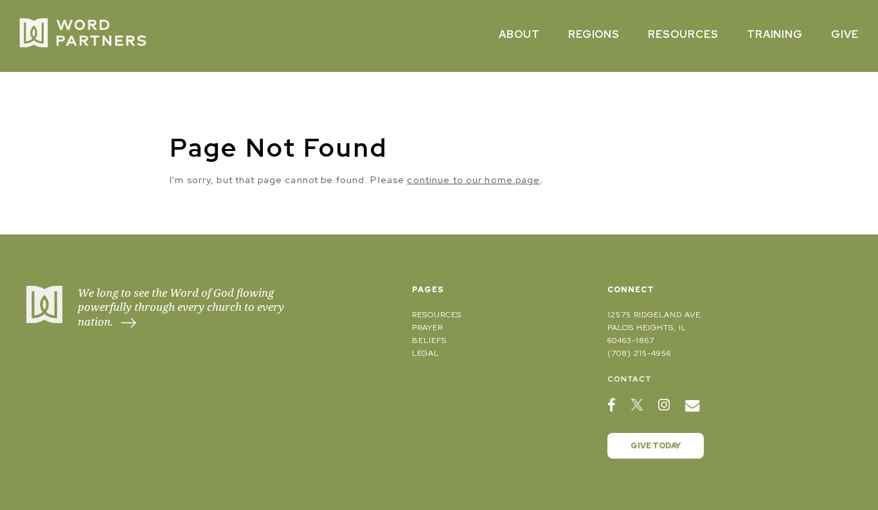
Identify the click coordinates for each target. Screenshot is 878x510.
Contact (629, 379)
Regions (594, 34)
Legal (425, 353)
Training (775, 34)
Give (845, 34)
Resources (683, 34)
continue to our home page (473, 179)
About (519, 34)
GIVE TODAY (656, 446)
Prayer (427, 327)
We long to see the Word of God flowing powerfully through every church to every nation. (181, 307)
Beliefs (429, 340)
